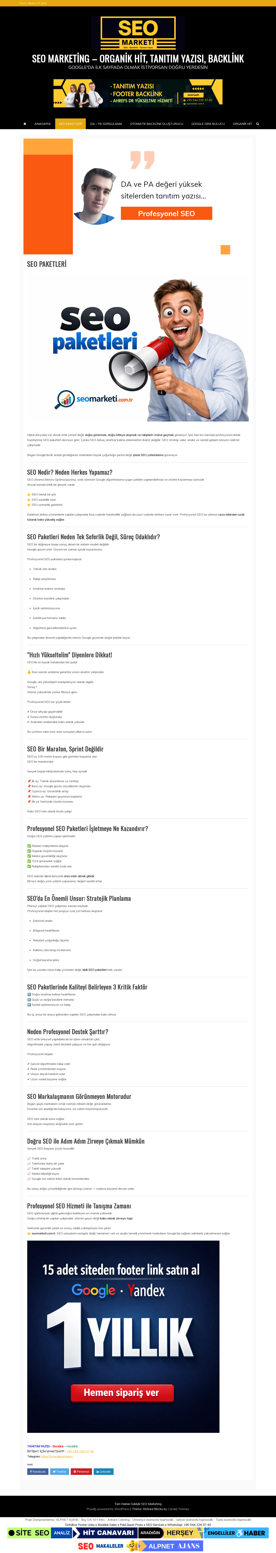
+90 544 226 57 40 (80, 1451)
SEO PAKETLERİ (70, 124)
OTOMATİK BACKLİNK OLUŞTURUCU (156, 124)
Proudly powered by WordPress (108, 1509)
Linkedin (105, 1471)
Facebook (39, 1471)
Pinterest (82, 1471)
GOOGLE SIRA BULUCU (208, 124)
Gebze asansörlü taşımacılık (194, 1519)
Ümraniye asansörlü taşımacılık (152, 1519)
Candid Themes (178, 1509)
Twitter (61, 1471)
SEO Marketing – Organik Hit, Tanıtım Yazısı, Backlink (138, 58)
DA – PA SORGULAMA (106, 124)
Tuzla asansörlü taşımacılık (233, 1519)
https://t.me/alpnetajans (57, 1456)
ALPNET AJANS (67, 1519)
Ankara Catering (119, 1519)
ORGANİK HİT (242, 124)
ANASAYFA (43, 124)
